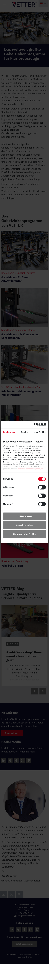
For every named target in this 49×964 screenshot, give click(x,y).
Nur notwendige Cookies (24, 534)
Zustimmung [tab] (9, 432)
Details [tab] (24, 432)
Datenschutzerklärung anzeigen (30, 469)
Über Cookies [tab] (40, 432)
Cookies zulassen (24, 516)
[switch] (42, 487)
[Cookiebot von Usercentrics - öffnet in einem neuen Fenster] (34, 424)
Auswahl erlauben (24, 525)
